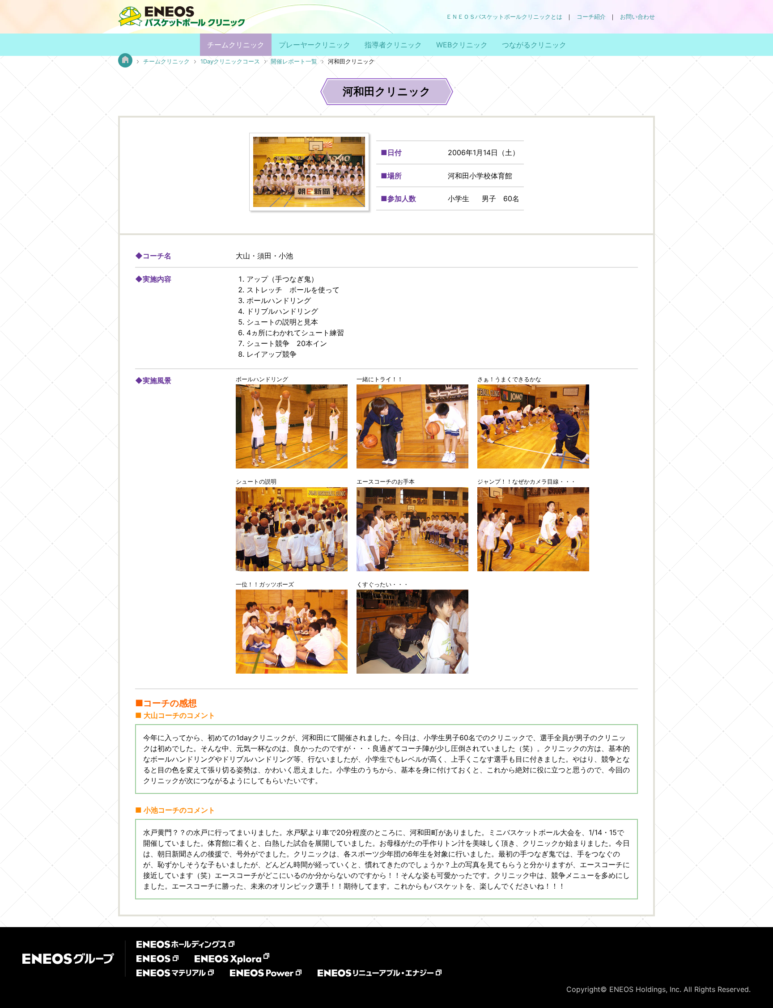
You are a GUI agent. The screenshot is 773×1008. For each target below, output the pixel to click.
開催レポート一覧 (294, 61)
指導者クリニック (393, 44)
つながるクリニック (534, 44)
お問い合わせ (637, 16)
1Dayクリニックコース (230, 61)
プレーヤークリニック (314, 44)
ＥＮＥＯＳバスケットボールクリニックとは (504, 16)
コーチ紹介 (591, 16)
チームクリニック (235, 44)
